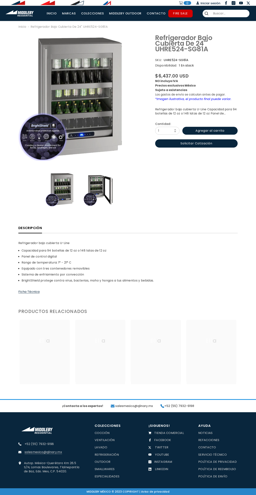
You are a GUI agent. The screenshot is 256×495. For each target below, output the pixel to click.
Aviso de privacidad (155, 492)
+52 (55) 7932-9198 (179, 406)
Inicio (22, 27)
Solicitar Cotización (196, 143)
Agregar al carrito (210, 130)
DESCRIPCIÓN (30, 227)
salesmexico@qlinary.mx (134, 406)
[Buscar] (226, 13)
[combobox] (229, 13)
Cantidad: (163, 124)
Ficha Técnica (29, 292)
